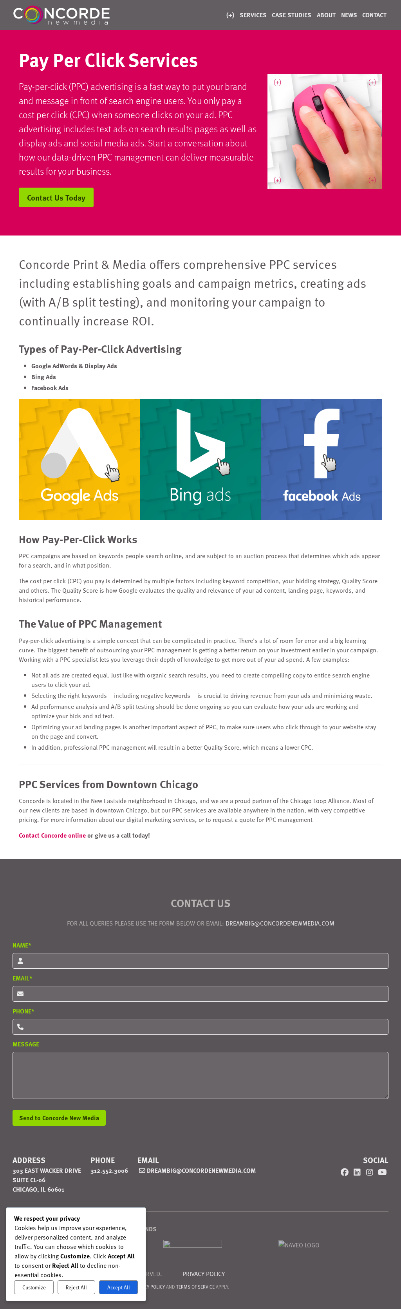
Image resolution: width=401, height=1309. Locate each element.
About (326, 14)
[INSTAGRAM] (369, 1172)
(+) (230, 14)
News (349, 14)
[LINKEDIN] (357, 1172)
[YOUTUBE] (382, 1172)
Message (26, 1043)
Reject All (76, 1287)
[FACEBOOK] (345, 1172)
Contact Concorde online (52, 835)
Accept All (118, 1287)
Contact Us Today (56, 197)
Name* (22, 944)
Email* (23, 977)
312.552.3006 (109, 1170)
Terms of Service (195, 1286)
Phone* (23, 1010)
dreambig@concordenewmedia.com (200, 1170)
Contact (374, 14)
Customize (34, 1287)
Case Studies (291, 14)
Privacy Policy (203, 1273)
